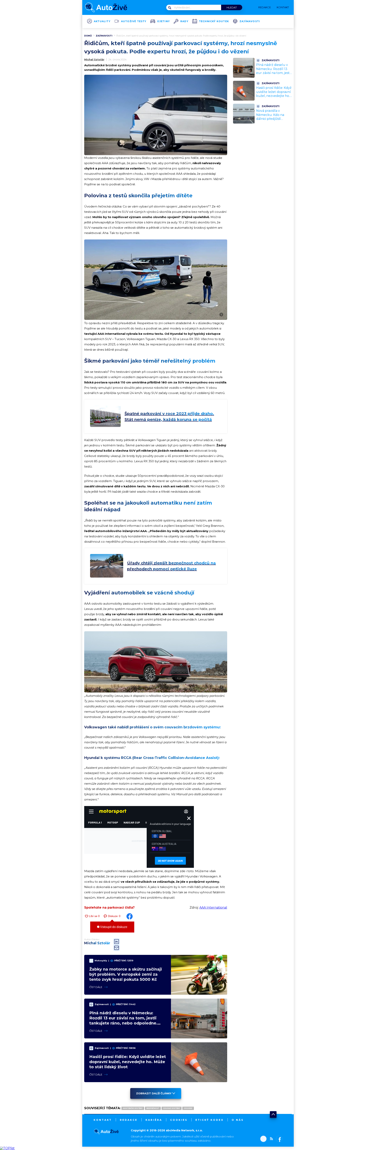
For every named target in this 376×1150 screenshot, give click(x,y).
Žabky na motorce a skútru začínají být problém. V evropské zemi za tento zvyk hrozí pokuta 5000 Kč (125, 974)
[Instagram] (263, 1139)
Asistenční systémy (133, 1108)
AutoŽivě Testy (133, 21)
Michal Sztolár (94, 59)
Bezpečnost (152, 1108)
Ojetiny (163, 21)
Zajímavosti (250, 21)
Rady (184, 21)
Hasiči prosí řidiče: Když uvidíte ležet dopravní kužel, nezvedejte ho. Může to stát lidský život (127, 1061)
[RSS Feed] (270, 1139)
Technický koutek (214, 21)
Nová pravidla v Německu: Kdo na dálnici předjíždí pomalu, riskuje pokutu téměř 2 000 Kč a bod (272, 121)
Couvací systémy (171, 1108)
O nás (238, 1119)
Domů (88, 35)
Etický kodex (209, 1119)
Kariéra (154, 1119)
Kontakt (103, 1119)
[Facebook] (278, 1139)
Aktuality (102, 21)
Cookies (178, 1119)
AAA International (213, 907)
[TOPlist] (7, 1148)
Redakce (128, 1119)
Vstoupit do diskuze (113, 927)
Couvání (188, 1108)
